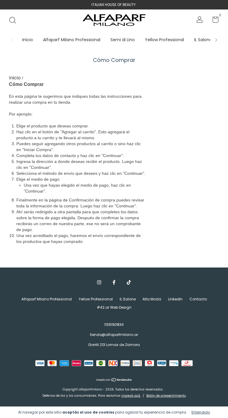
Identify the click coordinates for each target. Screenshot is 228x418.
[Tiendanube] (114, 380)
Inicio (27, 40)
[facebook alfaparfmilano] (114, 282)
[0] (213, 20)
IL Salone (203, 40)
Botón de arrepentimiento (166, 395)
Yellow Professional (164, 40)
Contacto (198, 299)
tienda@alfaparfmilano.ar (114, 334)
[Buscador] (14, 20)
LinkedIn (175, 299)
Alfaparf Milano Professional (71, 40)
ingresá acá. (131, 395)
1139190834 (114, 324)
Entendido (200, 412)
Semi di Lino (122, 40)
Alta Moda (151, 299)
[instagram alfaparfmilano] (99, 282)
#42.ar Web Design (114, 307)
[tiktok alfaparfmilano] (128, 282)
